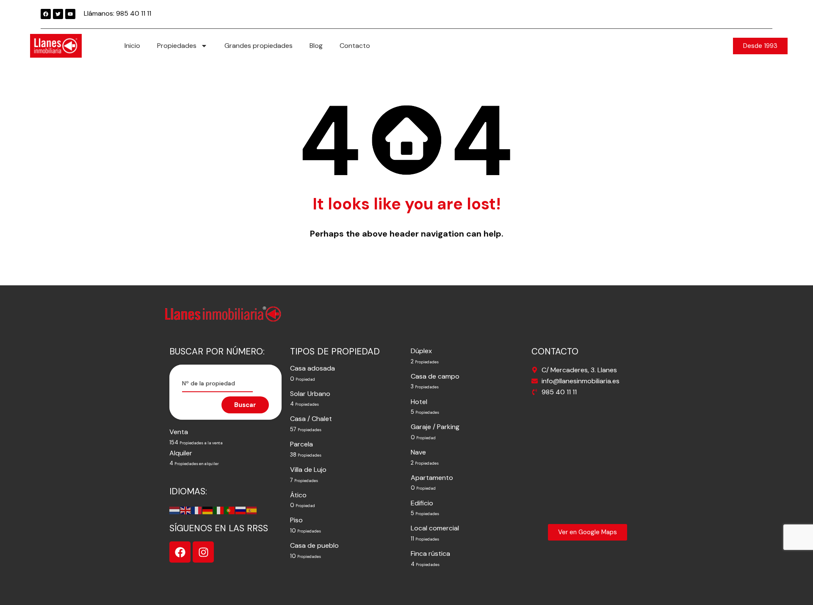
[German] (207, 509)
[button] (760, 46)
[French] (196, 509)
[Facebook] (46, 14)
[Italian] (218, 509)
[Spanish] (251, 509)
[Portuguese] (229, 509)
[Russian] (240, 509)
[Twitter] (58, 14)
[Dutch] (174, 509)
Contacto (355, 45)
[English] (185, 509)
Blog (316, 45)
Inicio (132, 45)
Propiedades (176, 45)
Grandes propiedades (258, 45)
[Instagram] (203, 552)
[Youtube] (70, 14)
